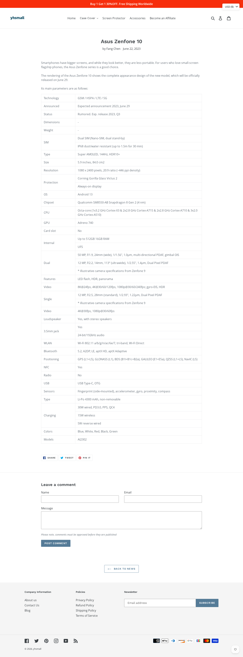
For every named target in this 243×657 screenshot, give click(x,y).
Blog (27, 610)
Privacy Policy (85, 600)
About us (31, 600)
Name (45, 492)
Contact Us (32, 605)
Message (47, 508)
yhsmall (37, 648)
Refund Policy (85, 605)
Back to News (124, 568)
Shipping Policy (86, 610)
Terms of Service (87, 616)
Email (127, 492)
